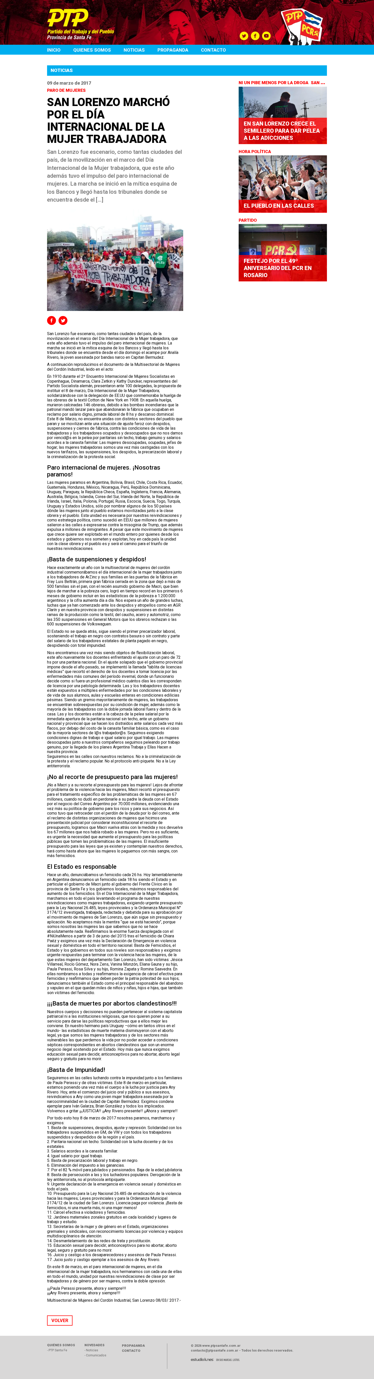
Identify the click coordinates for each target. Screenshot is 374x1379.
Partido (248, 220)
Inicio (54, 50)
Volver (59, 1320)
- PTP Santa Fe (57, 1350)
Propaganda (172, 50)
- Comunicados (95, 1355)
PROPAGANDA (133, 1345)
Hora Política (255, 151)
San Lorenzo (326, 82)
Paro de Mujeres (67, 90)
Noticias (134, 50)
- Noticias (91, 1350)
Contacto (213, 50)
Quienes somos (92, 50)
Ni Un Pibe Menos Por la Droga (274, 82)
